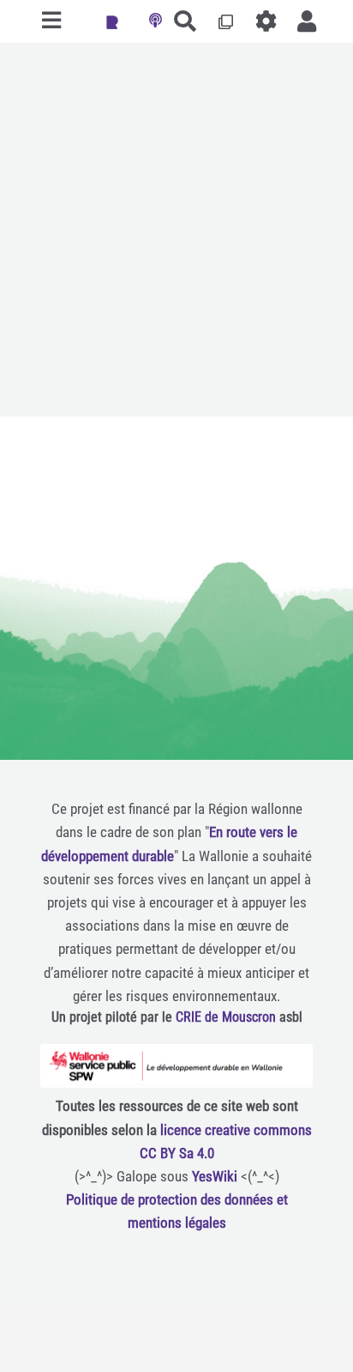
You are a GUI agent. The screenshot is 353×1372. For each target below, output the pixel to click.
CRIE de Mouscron (226, 1017)
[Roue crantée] (266, 21)
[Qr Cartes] (225, 21)
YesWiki (214, 1176)
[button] (307, 21)
